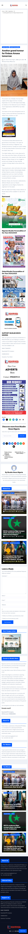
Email (3, 600)
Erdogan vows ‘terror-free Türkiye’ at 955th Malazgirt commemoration (13, 806)
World (9, 792)
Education (6, 543)
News (12, 493)
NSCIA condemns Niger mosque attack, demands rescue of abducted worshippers (14, 532)
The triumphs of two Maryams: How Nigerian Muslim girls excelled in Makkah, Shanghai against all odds (13, 558)
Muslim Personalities (14, 47)
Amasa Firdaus (6, 61)
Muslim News (5, 47)
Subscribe (22, 435)
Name (3, 595)
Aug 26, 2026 (20, 536)
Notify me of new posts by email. (10, 618)
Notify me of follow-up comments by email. (13, 615)
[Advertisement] (14, 28)
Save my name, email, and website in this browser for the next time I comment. (14, 612)
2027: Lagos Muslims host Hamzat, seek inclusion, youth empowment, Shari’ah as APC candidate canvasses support (13, 508)
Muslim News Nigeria (11, 59)
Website (4, 604)
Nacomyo (13, 61)
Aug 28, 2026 (20, 511)
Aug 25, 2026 (20, 561)
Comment (4, 576)
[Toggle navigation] (2, 5)
